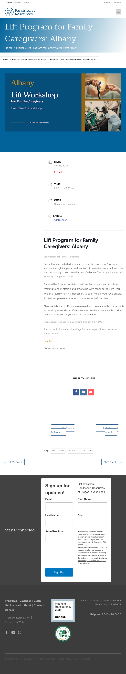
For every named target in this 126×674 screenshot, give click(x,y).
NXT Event (110, 462)
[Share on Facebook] (76, 392)
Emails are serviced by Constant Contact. (92, 559)
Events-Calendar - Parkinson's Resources (29, 59)
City (80, 515)
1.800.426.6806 (21, 2)
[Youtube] (13, 632)
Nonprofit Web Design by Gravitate (73, 659)
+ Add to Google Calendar (62, 430)
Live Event (58, 451)
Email (48, 499)
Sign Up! (59, 572)
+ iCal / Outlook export (109, 430)
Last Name (52, 515)
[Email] (91, 392)
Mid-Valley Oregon (80, 451)
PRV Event (16, 462)
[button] (118, 11)
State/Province (54, 531)
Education (54, 59)
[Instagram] (19, 632)
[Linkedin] (83, 392)
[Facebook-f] (6, 632)
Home (6, 59)
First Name (84, 499)
